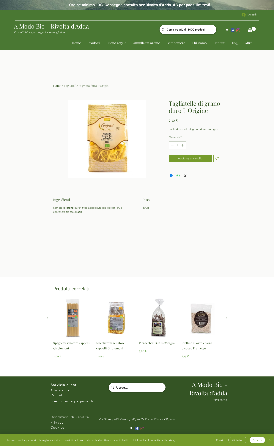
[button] (252, 29)
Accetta (257, 440)
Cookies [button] (220, 440)
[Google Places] (227, 30)
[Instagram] (238, 30)
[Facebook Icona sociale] (232, 30)
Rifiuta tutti (238, 440)
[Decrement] (171, 145)
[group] (137, 335)
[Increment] (182, 145)
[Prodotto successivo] (226, 318)
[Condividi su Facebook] (171, 175)
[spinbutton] (177, 145)
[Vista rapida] (72, 318)
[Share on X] (185, 175)
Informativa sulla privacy (162, 440)
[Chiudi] (269, 440)
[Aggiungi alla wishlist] (217, 158)
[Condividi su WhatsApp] (178, 175)
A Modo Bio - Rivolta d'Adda (51, 26)
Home (57, 86)
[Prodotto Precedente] (48, 318)
